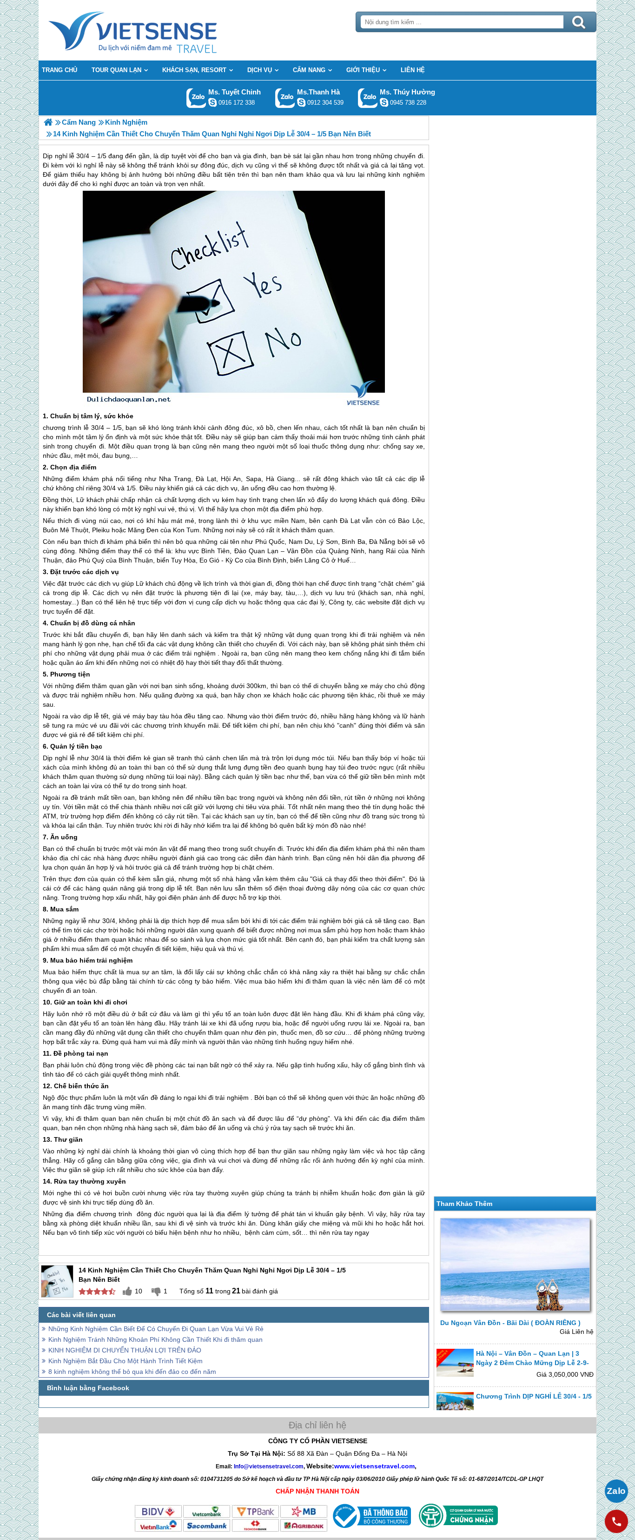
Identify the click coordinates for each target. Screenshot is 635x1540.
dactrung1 (384, 102)
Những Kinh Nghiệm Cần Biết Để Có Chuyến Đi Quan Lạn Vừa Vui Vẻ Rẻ (156, 1328)
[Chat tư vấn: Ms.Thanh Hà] (301, 102)
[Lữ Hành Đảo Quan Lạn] (48, 122)
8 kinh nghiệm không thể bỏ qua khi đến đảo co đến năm (132, 1371)
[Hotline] (616, 1521)
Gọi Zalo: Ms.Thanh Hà (285, 97)
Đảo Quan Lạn (256, 551)
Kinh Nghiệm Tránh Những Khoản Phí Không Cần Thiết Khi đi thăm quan (155, 1339)
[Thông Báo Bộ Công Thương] (370, 1530)
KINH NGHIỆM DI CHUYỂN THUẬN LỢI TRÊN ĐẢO (124, 1350)
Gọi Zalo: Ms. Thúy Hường (367, 97)
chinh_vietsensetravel (212, 102)
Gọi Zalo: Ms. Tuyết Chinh (196, 97)
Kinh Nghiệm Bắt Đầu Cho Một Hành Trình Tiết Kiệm (125, 1361)
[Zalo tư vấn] (616, 1491)
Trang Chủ (156, 30)
